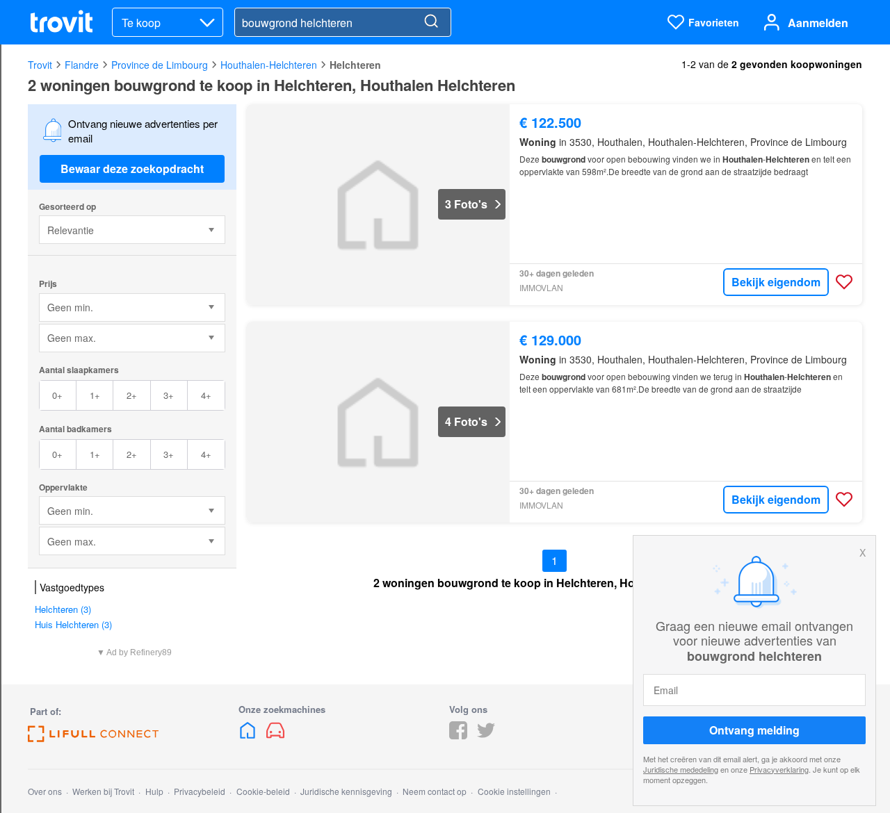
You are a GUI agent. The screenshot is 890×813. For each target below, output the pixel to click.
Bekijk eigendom (775, 282)
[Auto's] (275, 735)
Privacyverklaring (779, 769)
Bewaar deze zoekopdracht (132, 168)
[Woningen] (248, 735)
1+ (95, 395)
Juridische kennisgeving (346, 791)
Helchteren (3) (63, 609)
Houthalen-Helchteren (268, 65)
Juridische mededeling (680, 769)
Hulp (154, 791)
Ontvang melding (754, 730)
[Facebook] (458, 735)
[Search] (431, 22)
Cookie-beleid (263, 791)
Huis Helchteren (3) (73, 624)
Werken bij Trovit (103, 791)
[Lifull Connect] (93, 738)
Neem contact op (435, 791)
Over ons (45, 791)
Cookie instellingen (514, 791)
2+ (132, 395)
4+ (206, 395)
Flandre (82, 65)
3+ (168, 395)
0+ (57, 395)
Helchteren (355, 65)
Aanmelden (818, 23)
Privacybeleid (199, 791)
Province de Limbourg (159, 65)
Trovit (40, 65)
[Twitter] (486, 735)
